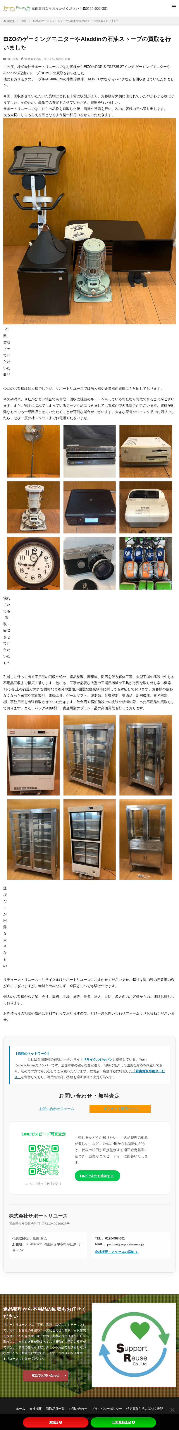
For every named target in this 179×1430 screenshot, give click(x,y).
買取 (15, 59)
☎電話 (53, 1422)
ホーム (20, 1408)
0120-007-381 (115, 1238)
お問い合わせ (78, 1408)
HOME (11, 21)
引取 (24, 20)
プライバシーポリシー (106, 1408)
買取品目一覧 (55, 1408)
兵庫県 (60, 59)
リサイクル (47, 59)
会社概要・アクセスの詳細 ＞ (116, 1252)
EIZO (37, 59)
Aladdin (28, 59)
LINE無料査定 (121, 1422)
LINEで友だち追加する (97, 1176)
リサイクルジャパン (98, 1059)
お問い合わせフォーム (56, 1109)
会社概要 (35, 1408)
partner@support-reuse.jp (125, 1244)
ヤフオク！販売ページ (121, 1109)
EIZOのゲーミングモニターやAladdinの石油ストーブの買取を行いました (76, 20)
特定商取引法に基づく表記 (144, 1408)
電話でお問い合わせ (45, 1375)
